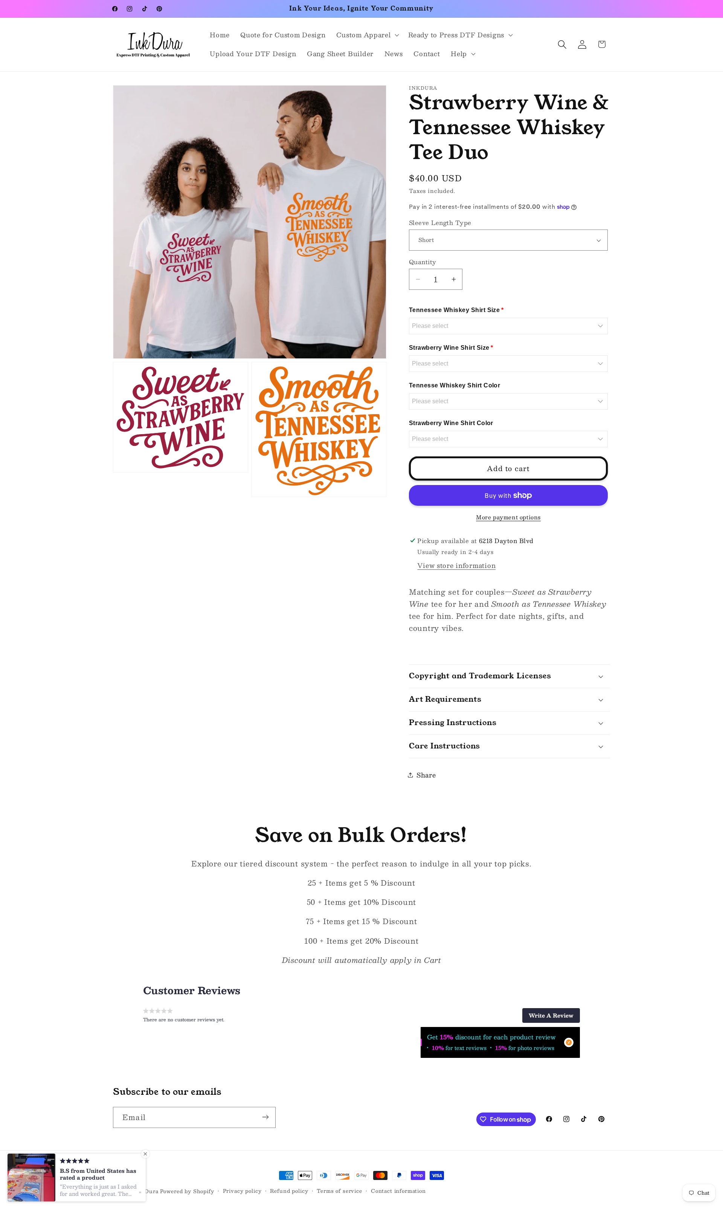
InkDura (147, 1191)
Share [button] (426, 775)
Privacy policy (242, 1191)
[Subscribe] (265, 1117)
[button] (367, 35)
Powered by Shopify (187, 1191)
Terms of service (339, 1191)
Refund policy (289, 1191)
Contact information (398, 1191)
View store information (456, 565)
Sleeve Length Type (440, 223)
